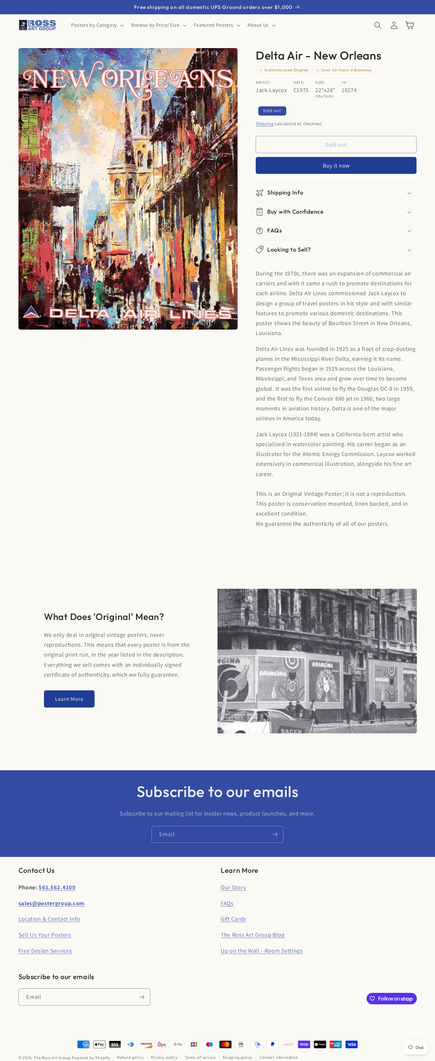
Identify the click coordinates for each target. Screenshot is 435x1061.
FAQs (227, 903)
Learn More (69, 698)
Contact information (279, 1057)
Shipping (265, 123)
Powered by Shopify (91, 1057)
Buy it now (336, 165)
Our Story (233, 887)
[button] (97, 25)
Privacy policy (164, 1057)
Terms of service (200, 1057)
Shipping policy (238, 1057)
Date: (299, 82)
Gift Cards (233, 918)
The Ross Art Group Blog (253, 934)
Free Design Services (45, 950)
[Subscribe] (275, 834)
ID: (344, 82)
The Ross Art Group (52, 1057)
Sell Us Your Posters (44, 934)
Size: (320, 82)
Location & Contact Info (49, 918)
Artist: (263, 82)
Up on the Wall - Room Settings (262, 950)
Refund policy (130, 1057)
